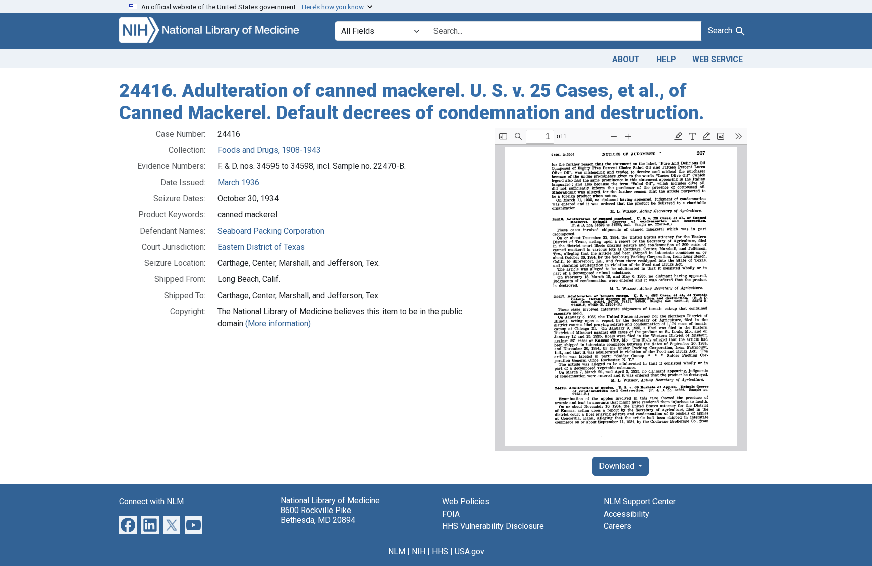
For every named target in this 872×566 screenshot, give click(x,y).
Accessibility (626, 514)
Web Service (717, 59)
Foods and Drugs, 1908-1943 (269, 150)
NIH (418, 551)
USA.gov (469, 551)
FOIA (451, 514)
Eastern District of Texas (261, 247)
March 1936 (238, 182)
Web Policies (465, 501)
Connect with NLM (151, 501)
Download (617, 466)
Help (666, 59)
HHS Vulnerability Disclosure (493, 526)
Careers (617, 526)
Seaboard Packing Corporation (270, 231)
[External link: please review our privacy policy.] (128, 524)
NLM (396, 551)
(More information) (278, 323)
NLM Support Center (640, 501)
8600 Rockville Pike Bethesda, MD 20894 (318, 515)
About (626, 59)
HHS (440, 551)
